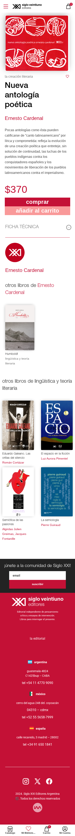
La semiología (50, 520)
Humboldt (11, 354)
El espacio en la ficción (55, 453)
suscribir (37, 584)
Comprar (37, 202)
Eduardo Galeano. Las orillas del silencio (16, 456)
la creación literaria (19, 76)
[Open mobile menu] (5, 6)
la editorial (37, 638)
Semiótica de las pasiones (12, 522)
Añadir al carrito (37, 210)
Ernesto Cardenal (24, 118)
